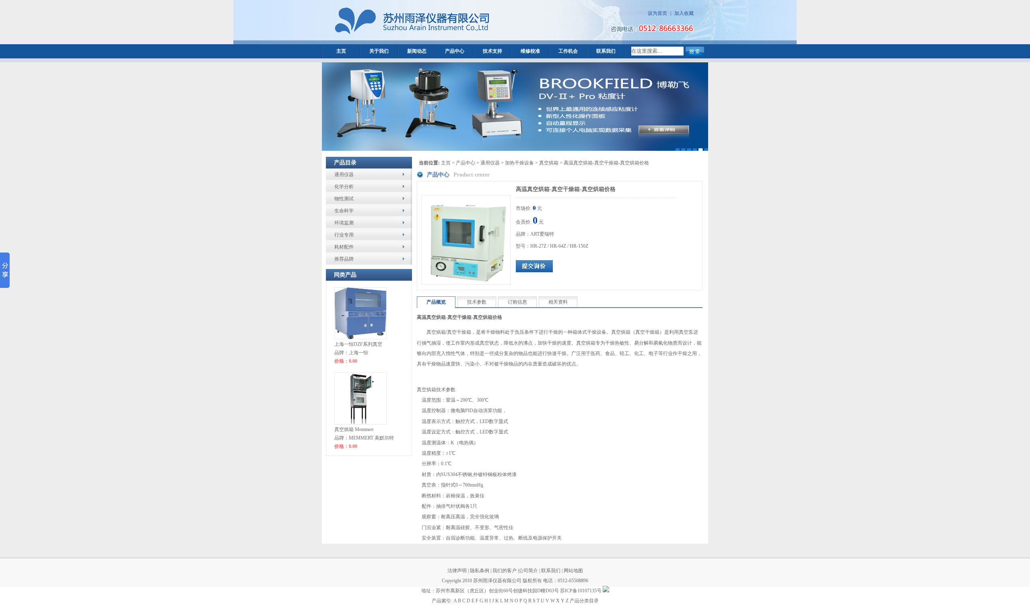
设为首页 (657, 13)
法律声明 (457, 570)
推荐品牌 (344, 259)
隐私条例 (479, 570)
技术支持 (492, 51)
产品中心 (454, 51)
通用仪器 (344, 174)
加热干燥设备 (519, 163)
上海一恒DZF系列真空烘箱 (358, 345)
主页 (341, 51)
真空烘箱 (548, 163)
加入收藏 (684, 13)
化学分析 (344, 186)
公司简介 (528, 570)
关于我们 (379, 51)
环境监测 (344, 223)
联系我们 (606, 51)
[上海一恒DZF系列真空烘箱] (360, 313)
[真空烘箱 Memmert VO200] (360, 398)
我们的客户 (504, 570)
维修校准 (530, 51)
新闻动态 (416, 51)
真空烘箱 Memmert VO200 (353, 431)
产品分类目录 (584, 601)
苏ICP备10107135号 (581, 591)
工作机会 (568, 51)
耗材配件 (344, 247)
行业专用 (344, 235)
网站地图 (572, 570)
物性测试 (344, 198)
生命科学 (344, 211)
